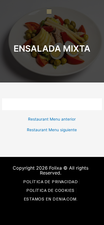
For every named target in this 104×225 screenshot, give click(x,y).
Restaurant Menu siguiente (52, 130)
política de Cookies (50, 190)
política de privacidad (50, 181)
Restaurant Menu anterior (52, 119)
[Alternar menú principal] (49, 12)
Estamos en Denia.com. (51, 198)
